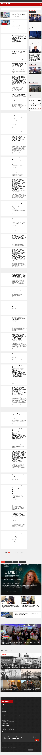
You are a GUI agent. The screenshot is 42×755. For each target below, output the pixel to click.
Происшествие (9, 562)
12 (33, 105)
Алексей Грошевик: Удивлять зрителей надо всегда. (10, 687)
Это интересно (22, 562)
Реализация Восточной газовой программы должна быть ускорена (18, 318)
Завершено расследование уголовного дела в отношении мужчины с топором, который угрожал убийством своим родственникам (34, 42)
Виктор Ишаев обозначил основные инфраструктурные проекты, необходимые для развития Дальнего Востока (19, 276)
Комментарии (32, 11)
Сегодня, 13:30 (4, 602)
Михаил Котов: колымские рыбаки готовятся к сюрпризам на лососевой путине (35, 75)
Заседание (18, 102)
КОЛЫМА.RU (5, 4)
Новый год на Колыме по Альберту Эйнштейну (30, 675)
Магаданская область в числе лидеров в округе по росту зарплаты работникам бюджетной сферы (19, 65)
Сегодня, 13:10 (24, 602)
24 (29, 108)
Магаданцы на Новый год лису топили (9, 676)
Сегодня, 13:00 (4, 617)
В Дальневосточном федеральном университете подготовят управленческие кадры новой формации (18, 22)
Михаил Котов (32, 72)
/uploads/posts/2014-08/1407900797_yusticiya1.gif (5, 35)
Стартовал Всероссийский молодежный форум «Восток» (19, 14)
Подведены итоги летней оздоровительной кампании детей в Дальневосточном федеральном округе (18, 476)
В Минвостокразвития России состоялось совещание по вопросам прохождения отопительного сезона (19, 289)
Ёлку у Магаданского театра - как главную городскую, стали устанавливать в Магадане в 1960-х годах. (10, 678)
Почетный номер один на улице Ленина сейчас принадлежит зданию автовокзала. (17, 667)
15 (38, 105)
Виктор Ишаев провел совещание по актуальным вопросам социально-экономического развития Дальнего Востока (18, 138)
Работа (18, 479)
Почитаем (3, 654)
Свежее (2, 562)
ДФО (18, 16)
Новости (13, 25)
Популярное (32, 10)
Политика (15, 562)
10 (29, 105)
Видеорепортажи (4, 636)
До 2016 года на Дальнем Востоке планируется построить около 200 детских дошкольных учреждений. (19, 237)
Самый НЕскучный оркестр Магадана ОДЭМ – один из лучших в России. (10, 690)
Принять (37, 740)
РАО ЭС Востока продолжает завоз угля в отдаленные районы (18, 52)
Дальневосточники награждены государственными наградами (19, 354)
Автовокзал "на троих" (7, 665)
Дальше (22, 552)
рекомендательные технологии (13, 738)
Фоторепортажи (33, 82)
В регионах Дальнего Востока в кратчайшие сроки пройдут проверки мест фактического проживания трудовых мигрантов (19, 415)
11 (31, 105)
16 (40, 105)
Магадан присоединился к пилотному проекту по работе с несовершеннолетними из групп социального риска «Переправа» (21, 643)
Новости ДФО (14, 16)
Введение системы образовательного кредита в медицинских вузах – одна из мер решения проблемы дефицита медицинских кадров (19, 204)
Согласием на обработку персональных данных (24, 737)
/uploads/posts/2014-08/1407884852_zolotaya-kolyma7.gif (5, 51)
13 (35, 105)
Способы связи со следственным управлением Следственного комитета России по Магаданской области (10, 606)
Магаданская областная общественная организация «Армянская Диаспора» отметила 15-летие (34, 88)
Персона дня (32, 64)
